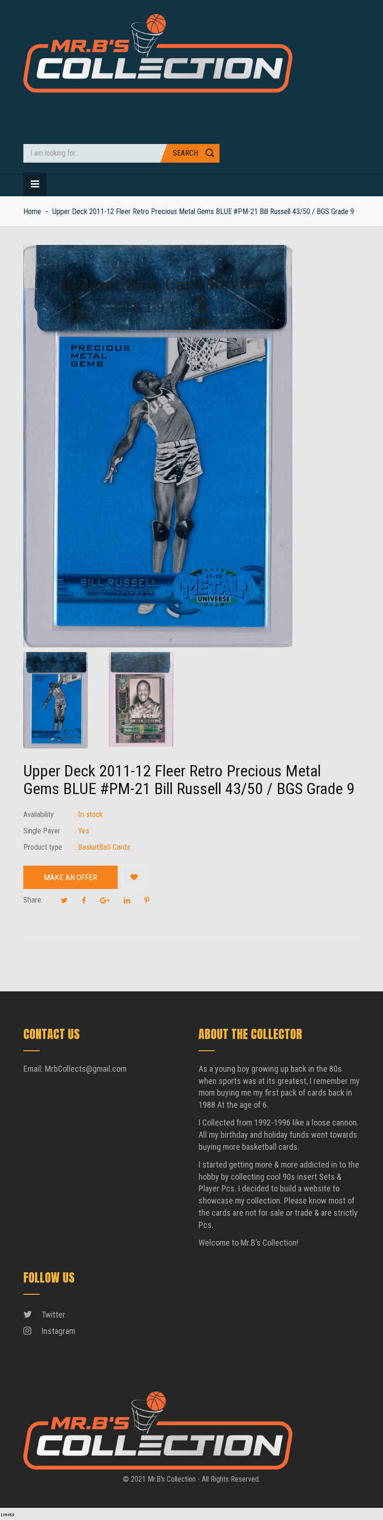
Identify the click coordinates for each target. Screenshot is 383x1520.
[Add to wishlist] (134, 877)
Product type (42, 847)
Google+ (105, 900)
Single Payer (41, 830)
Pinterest (146, 900)
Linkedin (127, 900)
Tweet (64, 900)
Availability (38, 814)
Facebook (84, 900)
